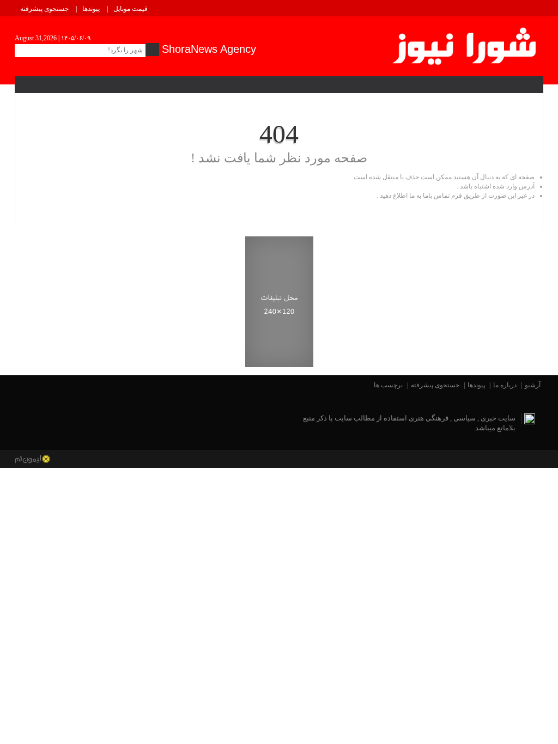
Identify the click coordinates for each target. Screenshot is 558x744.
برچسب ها (388, 385)
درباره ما (505, 385)
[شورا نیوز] (465, 44)
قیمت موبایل (130, 9)
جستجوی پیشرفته (44, 9)
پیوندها (91, 9)
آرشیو (533, 385)
